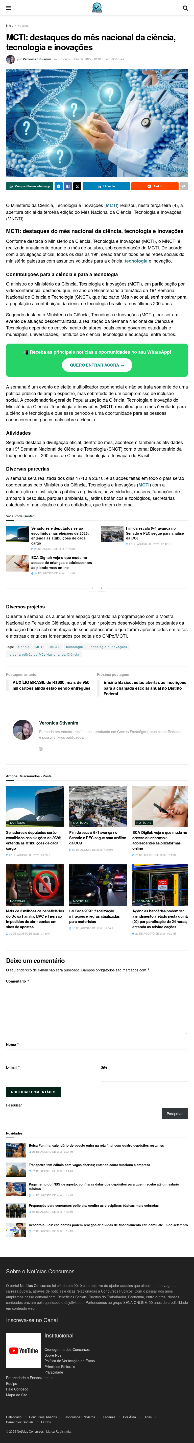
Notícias (23, 25)
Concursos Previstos (80, 1416)
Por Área (129, 1416)
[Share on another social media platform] (184, 186)
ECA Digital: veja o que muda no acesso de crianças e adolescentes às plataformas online (61, 562)
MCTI (39, 647)
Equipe (11, 1383)
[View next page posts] (101, 588)
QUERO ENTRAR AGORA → (97, 365)
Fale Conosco (17, 1389)
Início (9, 25)
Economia (145, 901)
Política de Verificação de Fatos (69, 1360)
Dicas (147, 1416)
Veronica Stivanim (37, 59)
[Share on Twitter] (77, 186)
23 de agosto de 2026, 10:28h (54, 573)
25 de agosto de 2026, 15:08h (54, 549)
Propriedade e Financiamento (30, 1377)
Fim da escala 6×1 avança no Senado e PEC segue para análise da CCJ (155, 533)
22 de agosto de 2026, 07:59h (29, 933)
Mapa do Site (16, 1394)
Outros (46, 1422)
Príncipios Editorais (59, 1366)
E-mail (13, 1067)
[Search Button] (185, 7)
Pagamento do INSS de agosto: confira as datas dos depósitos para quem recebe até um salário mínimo (104, 1186)
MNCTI (55, 647)
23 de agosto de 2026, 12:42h (148, 544)
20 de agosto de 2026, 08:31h (155, 933)
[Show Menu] (8, 7)
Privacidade (53, 1372)
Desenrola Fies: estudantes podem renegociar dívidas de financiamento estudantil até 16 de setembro (108, 1224)
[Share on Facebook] (68, 186)
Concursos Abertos (43, 1416)
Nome (12, 1044)
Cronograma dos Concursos (67, 1349)
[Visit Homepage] (97, 8)
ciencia (24, 647)
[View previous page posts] (92, 588)
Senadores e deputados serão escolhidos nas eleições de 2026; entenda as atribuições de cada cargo (60, 536)
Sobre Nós (52, 1355)
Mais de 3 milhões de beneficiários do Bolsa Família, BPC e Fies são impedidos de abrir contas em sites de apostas (35, 919)
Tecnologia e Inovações (108, 647)
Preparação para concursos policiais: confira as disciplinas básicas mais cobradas (94, 1205)
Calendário (13, 1416)
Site (104, 1067)
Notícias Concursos (35, 1285)
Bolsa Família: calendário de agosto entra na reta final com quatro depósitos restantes (96, 1145)
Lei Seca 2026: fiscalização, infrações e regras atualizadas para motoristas (94, 916)
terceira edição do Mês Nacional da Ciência (44, 654)
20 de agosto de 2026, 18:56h (92, 928)
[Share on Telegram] (59, 186)
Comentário (18, 981)
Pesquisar (14, 1104)
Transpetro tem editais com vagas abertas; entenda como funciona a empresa (89, 1164)
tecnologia (74, 647)
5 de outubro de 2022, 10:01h (82, 59)
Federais (109, 1416)
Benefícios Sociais (20, 1422)
